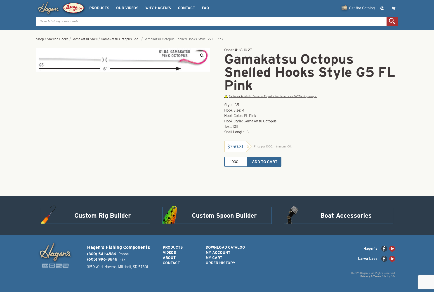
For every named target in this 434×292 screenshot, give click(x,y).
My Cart (214, 258)
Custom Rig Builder (102, 215)
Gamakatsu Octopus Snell (120, 39)
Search (392, 21)
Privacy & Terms (370, 276)
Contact (186, 8)
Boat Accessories (346, 215)
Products (99, 8)
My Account (218, 252)
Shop (40, 39)
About (169, 258)
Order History (220, 263)
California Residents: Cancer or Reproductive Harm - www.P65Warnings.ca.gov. (273, 96)
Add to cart (264, 162)
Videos (169, 252)
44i (393, 276)
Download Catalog (225, 247)
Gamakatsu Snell (85, 39)
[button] (202, 55)
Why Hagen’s (158, 8)
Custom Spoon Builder (224, 215)
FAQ (205, 8)
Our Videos (127, 8)
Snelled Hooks (57, 39)
